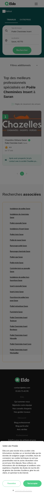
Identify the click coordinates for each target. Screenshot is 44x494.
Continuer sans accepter (23, 490)
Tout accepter (32, 483)
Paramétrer (11, 483)
